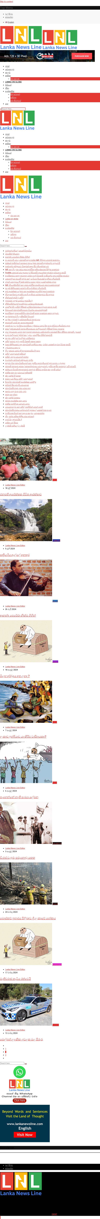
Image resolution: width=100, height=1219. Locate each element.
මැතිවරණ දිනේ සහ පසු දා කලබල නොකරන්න (24, 413)
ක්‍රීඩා (7, 88)
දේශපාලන (9, 69)
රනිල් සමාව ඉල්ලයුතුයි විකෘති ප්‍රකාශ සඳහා (23, 341)
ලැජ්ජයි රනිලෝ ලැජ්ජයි (15, 426)
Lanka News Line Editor (15, 485)
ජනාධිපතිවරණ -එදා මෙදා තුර (17, 388)
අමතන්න (9, 17)
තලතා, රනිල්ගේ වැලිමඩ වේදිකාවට (20, 338)
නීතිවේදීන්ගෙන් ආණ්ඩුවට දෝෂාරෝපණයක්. (24, 304)
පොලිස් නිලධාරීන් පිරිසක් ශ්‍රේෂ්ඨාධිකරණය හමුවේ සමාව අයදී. (31, 307)
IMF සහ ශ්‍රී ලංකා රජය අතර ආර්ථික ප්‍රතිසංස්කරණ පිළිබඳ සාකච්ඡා (32, 269)
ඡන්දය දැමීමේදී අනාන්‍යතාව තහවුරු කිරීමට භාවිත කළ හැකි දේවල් (33, 369)
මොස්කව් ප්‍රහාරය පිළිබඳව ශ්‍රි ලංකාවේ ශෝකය (28, 918)
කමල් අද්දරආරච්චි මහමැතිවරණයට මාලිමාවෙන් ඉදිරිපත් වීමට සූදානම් (34, 329)
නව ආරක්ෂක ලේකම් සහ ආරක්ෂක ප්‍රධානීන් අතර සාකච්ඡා (29, 291)
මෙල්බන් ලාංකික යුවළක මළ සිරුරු (21, 1039)
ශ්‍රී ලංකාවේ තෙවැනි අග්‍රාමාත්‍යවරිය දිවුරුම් (22, 351)
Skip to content (6, 1)
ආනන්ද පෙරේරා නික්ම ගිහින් (17, 257)
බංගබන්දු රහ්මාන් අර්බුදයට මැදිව (19, 360)
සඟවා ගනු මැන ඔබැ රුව (15, 391)
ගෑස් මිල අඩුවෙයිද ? (13, 419)
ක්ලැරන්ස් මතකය (12, 398)
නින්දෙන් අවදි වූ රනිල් (14, 298)
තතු (6, 104)
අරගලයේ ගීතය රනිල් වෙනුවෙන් (19, 379)
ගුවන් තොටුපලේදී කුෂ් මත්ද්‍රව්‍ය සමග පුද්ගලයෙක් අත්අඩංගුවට (30, 282)
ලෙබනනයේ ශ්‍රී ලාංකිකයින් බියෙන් (19, 316)
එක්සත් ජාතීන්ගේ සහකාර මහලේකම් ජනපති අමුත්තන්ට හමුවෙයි (32, 263)
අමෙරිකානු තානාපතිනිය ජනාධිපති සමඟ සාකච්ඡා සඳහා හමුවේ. (32, 313)
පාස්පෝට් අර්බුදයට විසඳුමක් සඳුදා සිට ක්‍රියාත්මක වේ (27, 266)
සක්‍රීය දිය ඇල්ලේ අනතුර (14, 554)
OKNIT (54, 1214)
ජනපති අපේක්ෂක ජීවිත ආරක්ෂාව (21, 494)
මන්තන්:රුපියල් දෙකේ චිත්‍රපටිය (18, 251)
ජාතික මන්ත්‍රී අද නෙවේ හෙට (17, 404)
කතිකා (8, 75)
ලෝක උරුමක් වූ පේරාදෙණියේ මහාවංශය (22, 319)
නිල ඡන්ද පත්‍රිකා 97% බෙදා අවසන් (19, 416)
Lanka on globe (13, 82)
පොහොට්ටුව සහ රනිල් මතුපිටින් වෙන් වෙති (24, 407)
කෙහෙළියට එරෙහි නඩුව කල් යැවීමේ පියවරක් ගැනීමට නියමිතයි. (32, 279)
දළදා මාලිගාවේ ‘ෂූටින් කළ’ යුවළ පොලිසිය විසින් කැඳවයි (28, 335)
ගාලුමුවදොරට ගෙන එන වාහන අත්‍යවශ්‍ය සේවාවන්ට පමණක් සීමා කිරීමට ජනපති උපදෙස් (43, 332)
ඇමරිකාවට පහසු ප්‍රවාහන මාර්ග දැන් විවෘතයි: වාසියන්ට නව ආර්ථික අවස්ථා (37, 276)
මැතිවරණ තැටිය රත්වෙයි (15, 978)
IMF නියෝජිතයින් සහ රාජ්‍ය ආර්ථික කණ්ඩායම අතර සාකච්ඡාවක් (32, 285)
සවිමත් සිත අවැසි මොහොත (17, 385)
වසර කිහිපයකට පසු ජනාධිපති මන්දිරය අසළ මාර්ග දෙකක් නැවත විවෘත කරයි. (38, 344)
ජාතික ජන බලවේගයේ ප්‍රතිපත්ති (18, 373)
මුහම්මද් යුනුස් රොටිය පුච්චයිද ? (18, 301)
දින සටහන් (15, 94)
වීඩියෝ (8, 85)
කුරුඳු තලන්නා (11, 394)
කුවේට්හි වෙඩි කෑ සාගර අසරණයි (19, 323)
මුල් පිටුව (9, 14)
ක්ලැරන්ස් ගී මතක (13, 376)
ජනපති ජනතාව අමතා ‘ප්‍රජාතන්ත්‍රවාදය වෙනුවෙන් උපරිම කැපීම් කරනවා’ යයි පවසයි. (40, 366)
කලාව (7, 72)
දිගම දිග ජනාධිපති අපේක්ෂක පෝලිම (20, 382)
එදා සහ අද (14, 79)
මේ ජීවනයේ (15, 100)
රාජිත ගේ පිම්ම (11, 423)
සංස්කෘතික (9, 91)
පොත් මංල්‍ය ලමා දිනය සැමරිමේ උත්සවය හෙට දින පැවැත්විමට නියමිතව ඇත (37, 326)
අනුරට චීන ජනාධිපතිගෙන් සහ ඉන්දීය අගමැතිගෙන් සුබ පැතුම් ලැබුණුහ (35, 363)
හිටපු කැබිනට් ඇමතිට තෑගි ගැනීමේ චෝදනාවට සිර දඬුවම (29, 294)
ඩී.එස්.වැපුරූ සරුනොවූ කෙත (17, 857)
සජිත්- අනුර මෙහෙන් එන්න (16, 357)
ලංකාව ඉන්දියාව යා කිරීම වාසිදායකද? (23, 736)
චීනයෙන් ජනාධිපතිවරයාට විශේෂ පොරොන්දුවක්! (26, 310)
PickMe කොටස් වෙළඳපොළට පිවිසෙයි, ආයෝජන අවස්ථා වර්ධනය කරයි (35, 273)
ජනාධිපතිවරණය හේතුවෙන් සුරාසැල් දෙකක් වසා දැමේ (28, 410)
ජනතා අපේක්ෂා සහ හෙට (16, 401)
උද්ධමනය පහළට (12, 348)
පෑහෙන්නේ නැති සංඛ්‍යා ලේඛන (19, 797)
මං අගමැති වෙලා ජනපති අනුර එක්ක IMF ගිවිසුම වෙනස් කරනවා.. (32, 260)
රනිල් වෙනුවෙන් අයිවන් (15, 354)
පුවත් (7, 66)
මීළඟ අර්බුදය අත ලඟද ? (15, 676)
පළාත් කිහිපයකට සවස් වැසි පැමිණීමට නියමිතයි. (25, 288)
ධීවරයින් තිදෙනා (12, 254)
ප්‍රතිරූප (13, 97)
